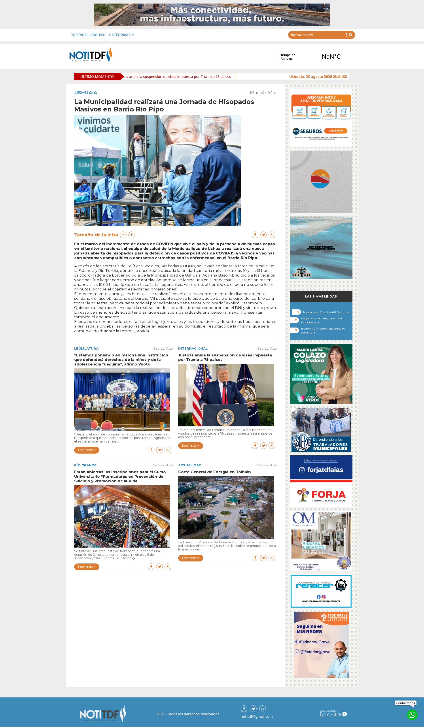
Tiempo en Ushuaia (309, 57)
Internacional (193, 348)
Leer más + (86, 450)
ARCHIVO (98, 35)
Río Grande (85, 465)
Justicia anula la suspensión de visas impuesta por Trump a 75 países (130, 76)
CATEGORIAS (120, 35)
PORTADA (79, 35)
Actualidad (189, 465)
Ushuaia (85, 92)
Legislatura (86, 348)
